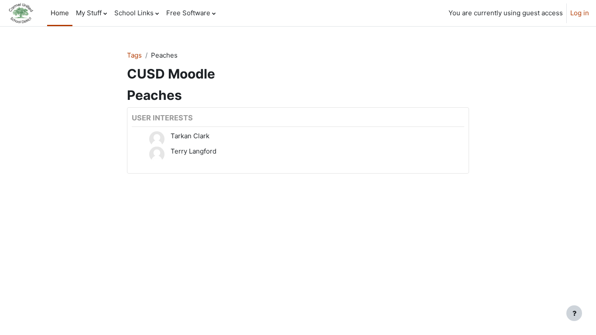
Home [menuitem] (60, 13)
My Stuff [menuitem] (89, 13)
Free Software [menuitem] (188, 13)
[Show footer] (574, 313)
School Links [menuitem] (134, 13)
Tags (134, 55)
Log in (579, 13)
